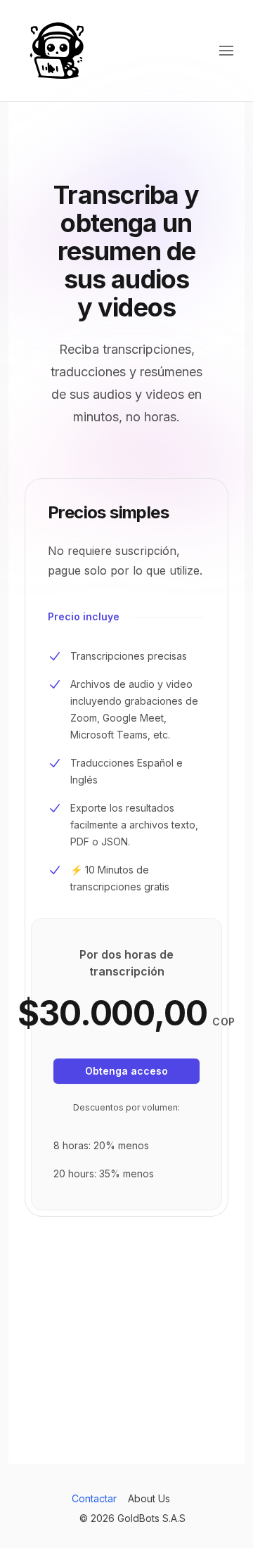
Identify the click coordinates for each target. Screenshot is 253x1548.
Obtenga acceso (126, 1071)
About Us (149, 1498)
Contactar (94, 1498)
